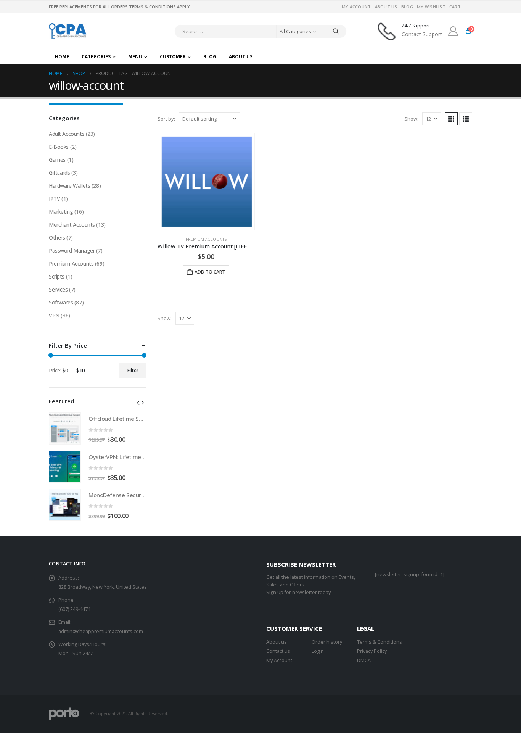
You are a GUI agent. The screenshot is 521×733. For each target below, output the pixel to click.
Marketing (61, 211)
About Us (386, 7)
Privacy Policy (372, 651)
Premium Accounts (206, 239)
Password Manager (72, 250)
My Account (356, 7)
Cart (455, 7)
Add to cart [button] (210, 272)
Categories (96, 56)
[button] (451, 118)
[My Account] (453, 31)
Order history (327, 642)
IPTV (54, 198)
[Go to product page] (206, 181)
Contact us (278, 651)
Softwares (61, 302)
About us (276, 642)
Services (58, 289)
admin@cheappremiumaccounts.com (100, 631)
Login (318, 651)
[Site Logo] (68, 31)
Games (57, 159)
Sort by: (166, 118)
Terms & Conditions (379, 642)
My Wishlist (431, 7)
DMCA (364, 660)
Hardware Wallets (69, 185)
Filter (132, 370)
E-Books (59, 146)
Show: (411, 118)
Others (57, 237)
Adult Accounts (66, 133)
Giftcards (59, 172)
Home (62, 56)
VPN (54, 315)
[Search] (336, 31)
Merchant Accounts (72, 224)
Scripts (56, 276)
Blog (407, 7)
